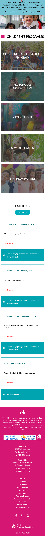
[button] (22, 1)
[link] (22, 55)
